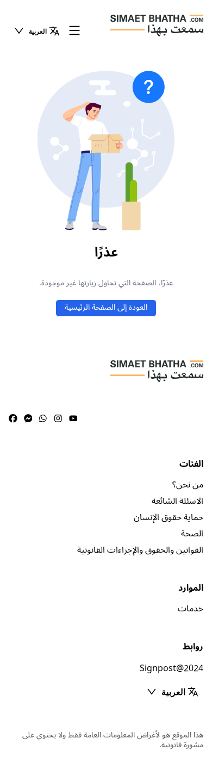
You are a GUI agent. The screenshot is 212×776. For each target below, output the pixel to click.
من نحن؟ (187, 485)
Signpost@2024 (171, 668)
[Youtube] (73, 419)
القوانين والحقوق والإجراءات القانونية (140, 550)
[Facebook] (13, 419)
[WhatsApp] (43, 419)
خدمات (190, 609)
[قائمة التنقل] (74, 31)
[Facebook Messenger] (28, 419)
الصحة (192, 534)
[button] (37, 31)
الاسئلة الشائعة (177, 501)
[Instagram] (58, 419)
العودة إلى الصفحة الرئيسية (106, 307)
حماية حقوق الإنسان (168, 517)
